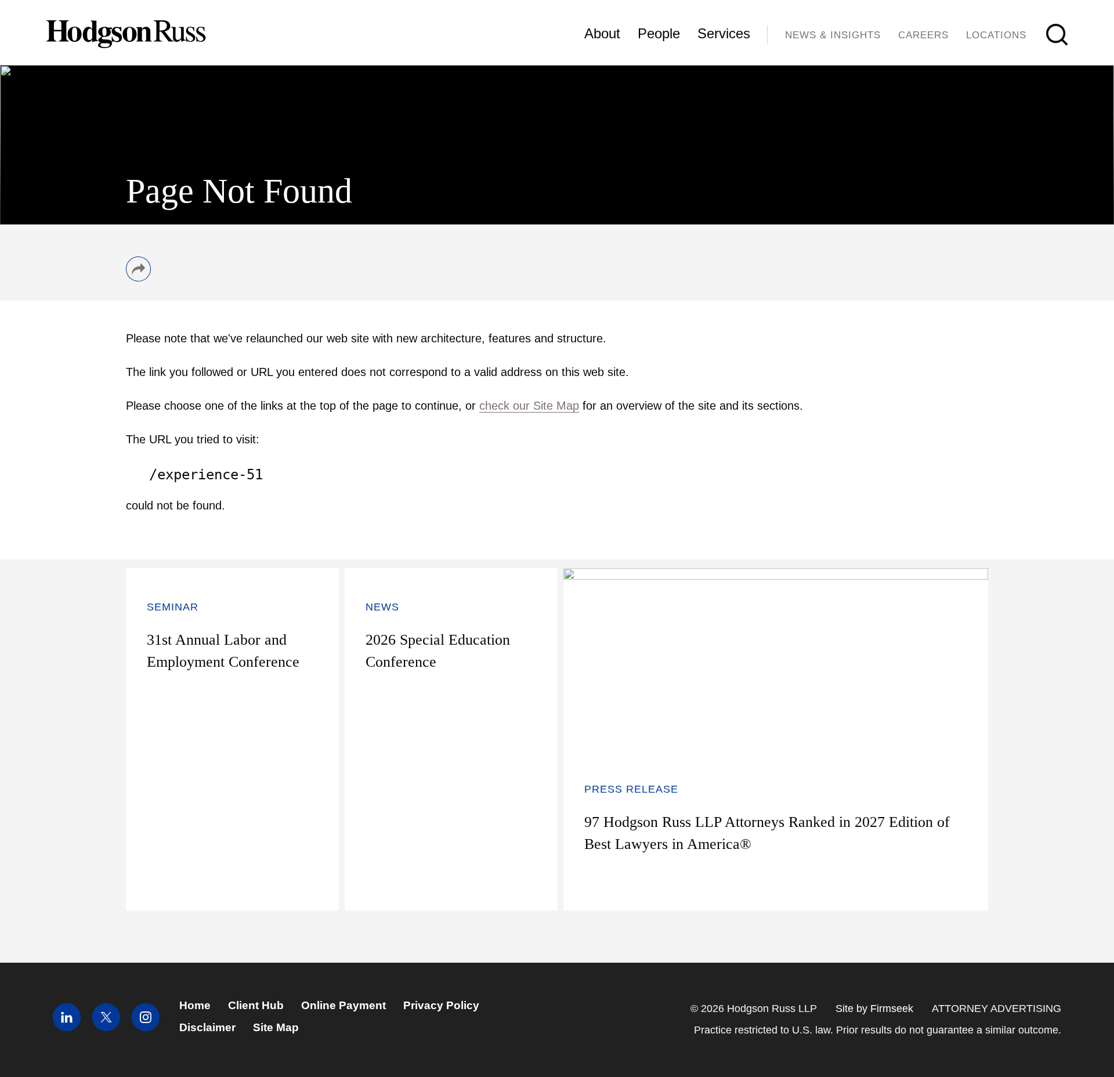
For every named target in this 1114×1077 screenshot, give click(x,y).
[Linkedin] (67, 1027)
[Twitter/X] (106, 1027)
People (659, 33)
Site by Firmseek (874, 1008)
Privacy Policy (441, 1005)
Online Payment (343, 1005)
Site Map (276, 1027)
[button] (138, 277)
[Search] (1057, 34)
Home (195, 1005)
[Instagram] (146, 1027)
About (602, 33)
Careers (923, 35)
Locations (996, 35)
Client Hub (256, 1005)
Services (723, 33)
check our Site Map (529, 405)
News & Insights (833, 35)
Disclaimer (207, 1027)
